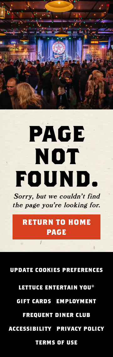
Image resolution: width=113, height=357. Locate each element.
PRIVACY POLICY (80, 328)
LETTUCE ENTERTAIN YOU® (56, 287)
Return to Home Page (56, 227)
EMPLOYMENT (76, 301)
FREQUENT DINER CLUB (56, 315)
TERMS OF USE (56, 342)
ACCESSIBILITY (30, 328)
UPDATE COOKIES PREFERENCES (56, 270)
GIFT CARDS (34, 301)
